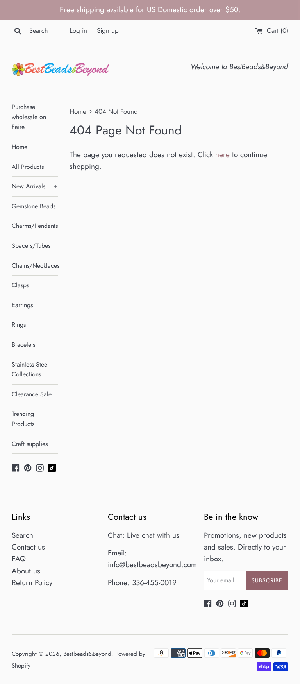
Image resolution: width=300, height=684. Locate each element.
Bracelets (23, 344)
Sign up (108, 30)
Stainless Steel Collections (30, 369)
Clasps (20, 285)
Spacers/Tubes (31, 245)
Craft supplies (30, 443)
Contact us (28, 547)
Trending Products (23, 418)
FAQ (19, 558)
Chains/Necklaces (35, 265)
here (222, 154)
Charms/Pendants (35, 225)
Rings (19, 324)
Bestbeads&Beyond (87, 654)
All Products (28, 166)
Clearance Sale (32, 394)
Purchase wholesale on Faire (29, 116)
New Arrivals (35, 186)
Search (22, 535)
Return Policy (32, 582)
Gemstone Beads (33, 206)
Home (19, 146)
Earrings (22, 305)
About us (26, 571)
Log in (78, 30)
